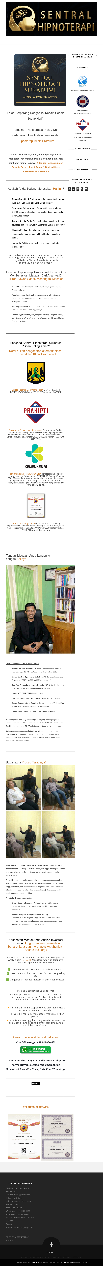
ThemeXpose (35, 1262)
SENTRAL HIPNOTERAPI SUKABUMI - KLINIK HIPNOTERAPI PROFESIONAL (51, 1257)
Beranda (36, 1083)
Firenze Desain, (69, 1262)
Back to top (51, 1252)
